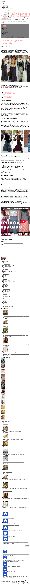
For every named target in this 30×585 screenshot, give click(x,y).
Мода (4, 26)
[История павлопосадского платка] (3, 393)
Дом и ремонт (6, 264)
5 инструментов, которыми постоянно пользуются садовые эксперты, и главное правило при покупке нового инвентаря (15, 335)
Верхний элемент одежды (10, 94)
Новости (5, 279)
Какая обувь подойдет (9, 93)
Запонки (5, 302)
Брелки (5, 300)
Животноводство (7, 267)
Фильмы (5, 294)
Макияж (5, 33)
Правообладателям (7, 10)
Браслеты (5, 298)
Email (2, 244)
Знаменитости (6, 27)
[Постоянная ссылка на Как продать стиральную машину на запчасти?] (5, 453)
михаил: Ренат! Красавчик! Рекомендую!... (13, 530)
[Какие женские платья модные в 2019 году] (3, 398)
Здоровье (5, 31)
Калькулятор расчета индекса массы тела (16, 36)
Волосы (5, 28)
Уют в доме (6, 292)
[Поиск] (1, 1)
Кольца (5, 303)
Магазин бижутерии (8, 8)
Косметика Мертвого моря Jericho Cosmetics (13, 462)
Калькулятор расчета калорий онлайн (15, 37)
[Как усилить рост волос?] (3, 414)
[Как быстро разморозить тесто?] (3, 409)
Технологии (6, 291)
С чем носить (7, 92)
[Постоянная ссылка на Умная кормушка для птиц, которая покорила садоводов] (5, 323)
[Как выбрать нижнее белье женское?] (3, 419)
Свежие (5, 422)
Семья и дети (6, 289)
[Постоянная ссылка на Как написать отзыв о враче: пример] (5, 430)
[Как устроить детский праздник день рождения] (3, 378)
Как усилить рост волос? (9, 446)
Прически (5, 286)
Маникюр (5, 276)
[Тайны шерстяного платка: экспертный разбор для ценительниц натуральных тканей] (3, 362)
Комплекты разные (7, 305)
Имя (2, 241)
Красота (5, 29)
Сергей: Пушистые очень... (9, 536)
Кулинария (6, 274)
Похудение (6, 32)
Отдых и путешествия (8, 282)
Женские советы (7, 266)
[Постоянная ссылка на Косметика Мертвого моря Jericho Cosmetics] (5, 460)
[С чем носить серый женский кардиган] (3, 403)
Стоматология (6, 290)
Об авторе (5, 6)
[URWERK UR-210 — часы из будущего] (3, 388)
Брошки (5, 301)
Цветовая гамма (7, 97)
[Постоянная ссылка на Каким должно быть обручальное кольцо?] (5, 438)
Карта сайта (6, 7)
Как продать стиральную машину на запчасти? (14, 454)
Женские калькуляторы (8, 265)
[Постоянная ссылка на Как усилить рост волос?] (5, 445)
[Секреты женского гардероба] (3, 367)
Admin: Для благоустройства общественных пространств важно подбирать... (13, 524)
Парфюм (5, 284)
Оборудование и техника (9, 281)
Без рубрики (6, 261)
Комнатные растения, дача (9, 271)
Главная (5, 3)
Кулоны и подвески (8, 306)
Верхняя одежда (7, 96)
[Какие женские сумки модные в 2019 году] (3, 383)
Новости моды (6, 24)
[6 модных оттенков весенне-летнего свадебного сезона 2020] (3, 373)
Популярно (6, 421)
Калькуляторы (6, 34)
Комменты (5, 424)
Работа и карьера (7, 287)
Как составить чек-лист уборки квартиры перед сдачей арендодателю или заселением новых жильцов (16, 353)
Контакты (5, 5)
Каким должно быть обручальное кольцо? (13, 439)
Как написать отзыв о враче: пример (12, 431)
